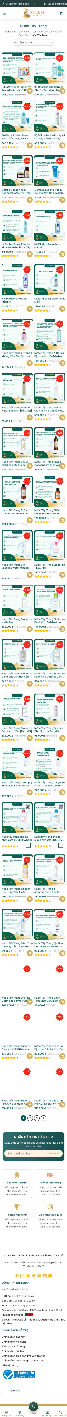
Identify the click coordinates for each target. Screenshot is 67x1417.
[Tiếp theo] (44, 1118)
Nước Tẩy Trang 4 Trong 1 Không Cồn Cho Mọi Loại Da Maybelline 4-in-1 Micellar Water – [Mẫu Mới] (17, 354)
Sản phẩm (24, 31)
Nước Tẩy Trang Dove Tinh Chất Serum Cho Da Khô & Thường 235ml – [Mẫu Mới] (49, 999)
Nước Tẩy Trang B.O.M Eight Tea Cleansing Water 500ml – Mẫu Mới (15, 463)
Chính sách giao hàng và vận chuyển (24, 1355)
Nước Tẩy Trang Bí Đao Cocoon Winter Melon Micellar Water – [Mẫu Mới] (15, 512)
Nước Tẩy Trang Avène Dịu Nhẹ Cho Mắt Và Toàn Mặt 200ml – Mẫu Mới (49, 409)
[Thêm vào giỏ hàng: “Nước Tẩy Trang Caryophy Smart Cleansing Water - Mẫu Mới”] (30, 792)
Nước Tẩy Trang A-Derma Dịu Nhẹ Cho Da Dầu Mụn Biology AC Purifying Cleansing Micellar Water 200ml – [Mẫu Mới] (49, 354)
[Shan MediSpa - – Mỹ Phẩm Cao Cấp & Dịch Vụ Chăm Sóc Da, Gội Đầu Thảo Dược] (33, 13)
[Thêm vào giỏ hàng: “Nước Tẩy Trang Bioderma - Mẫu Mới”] (62, 575)
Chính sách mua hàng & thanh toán (23, 1360)
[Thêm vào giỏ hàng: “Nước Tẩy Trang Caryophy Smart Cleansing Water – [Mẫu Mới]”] (62, 792)
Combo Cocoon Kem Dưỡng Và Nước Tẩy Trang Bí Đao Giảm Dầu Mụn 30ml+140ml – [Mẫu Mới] (17, 191)
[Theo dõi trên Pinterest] (39, 1276)
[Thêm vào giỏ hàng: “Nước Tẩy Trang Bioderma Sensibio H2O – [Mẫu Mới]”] (30, 738)
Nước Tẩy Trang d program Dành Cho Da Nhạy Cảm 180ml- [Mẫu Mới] (47, 890)
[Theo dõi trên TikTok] (28, 1276)
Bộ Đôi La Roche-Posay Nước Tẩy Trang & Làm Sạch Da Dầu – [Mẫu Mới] (16, 137)
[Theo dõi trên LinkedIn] (44, 1276)
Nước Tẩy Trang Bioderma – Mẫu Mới (49, 566)
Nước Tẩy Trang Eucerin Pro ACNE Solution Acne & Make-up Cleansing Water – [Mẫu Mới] (17, 1102)
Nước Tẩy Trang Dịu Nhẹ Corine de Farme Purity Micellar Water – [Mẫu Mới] (48, 945)
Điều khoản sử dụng (13, 1346)
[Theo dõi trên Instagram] (22, 1276)
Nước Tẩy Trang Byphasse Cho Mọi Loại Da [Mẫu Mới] (49, 730)
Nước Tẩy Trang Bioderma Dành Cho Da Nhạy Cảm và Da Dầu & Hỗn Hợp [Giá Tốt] (49, 675)
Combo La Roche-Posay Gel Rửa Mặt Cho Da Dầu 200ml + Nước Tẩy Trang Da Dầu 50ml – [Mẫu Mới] (48, 191)
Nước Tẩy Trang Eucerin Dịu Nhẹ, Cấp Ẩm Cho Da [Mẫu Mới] (48, 1047)
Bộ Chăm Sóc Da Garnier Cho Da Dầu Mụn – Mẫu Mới (48, 88)
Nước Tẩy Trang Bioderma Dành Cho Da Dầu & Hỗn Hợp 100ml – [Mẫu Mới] (49, 621)
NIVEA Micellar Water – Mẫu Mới (47, 246)
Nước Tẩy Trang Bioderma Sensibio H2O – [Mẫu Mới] (17, 730)
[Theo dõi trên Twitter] (33, 1276)
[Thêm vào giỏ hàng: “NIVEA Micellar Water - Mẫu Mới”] (62, 254)
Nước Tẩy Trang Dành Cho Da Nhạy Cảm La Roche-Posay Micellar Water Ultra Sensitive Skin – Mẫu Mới (17, 945)
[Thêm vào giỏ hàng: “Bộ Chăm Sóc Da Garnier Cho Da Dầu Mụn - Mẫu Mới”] (62, 91)
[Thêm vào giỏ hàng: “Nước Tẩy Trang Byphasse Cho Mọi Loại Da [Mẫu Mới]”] (62, 738)
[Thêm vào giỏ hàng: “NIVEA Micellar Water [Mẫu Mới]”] (62, 309)
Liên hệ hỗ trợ (10, 1365)
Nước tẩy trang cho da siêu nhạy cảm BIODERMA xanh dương (49, 838)
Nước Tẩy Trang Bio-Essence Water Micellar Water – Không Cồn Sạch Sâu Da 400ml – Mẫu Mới (16, 566)
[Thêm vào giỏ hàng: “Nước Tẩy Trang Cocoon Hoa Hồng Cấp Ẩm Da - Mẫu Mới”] (30, 899)
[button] (5, 13)
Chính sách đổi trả (13, 1351)
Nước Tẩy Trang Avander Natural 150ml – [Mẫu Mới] (17, 409)
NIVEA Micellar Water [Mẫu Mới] (49, 300)
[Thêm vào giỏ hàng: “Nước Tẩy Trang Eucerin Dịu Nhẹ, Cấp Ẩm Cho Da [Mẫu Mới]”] (62, 1056)
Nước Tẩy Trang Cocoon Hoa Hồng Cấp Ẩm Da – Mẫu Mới (16, 890)
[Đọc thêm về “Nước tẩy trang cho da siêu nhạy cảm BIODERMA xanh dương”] (60, 845)
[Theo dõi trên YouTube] (50, 1276)
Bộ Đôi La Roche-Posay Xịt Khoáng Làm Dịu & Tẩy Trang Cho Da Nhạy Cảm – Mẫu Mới (49, 137)
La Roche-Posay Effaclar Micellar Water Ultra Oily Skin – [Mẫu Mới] (16, 246)
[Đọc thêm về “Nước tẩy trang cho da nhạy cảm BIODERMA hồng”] (28, 845)
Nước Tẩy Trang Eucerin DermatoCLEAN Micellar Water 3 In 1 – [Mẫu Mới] (16, 1047)
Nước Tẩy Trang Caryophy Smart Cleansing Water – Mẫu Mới (17, 784)
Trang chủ (10, 31)
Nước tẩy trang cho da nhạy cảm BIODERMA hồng (17, 838)
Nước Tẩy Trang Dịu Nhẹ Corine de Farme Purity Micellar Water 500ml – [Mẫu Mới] (16, 999)
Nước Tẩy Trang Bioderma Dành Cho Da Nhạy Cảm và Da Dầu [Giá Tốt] (17, 675)
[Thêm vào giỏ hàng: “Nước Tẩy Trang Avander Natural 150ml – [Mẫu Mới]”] (30, 417)
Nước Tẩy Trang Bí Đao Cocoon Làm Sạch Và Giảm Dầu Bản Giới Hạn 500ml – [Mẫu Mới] (49, 463)
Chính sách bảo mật (14, 1336)
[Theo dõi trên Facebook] (17, 1276)
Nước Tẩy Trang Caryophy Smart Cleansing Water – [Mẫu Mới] (49, 784)
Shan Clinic (14, 1390)
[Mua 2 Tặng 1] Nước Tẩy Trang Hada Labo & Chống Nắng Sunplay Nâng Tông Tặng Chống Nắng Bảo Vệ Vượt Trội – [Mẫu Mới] (17, 88)
